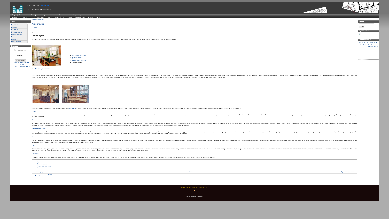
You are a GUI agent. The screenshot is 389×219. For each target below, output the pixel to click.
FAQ (63, 17)
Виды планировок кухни (79, 55)
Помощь (69, 17)
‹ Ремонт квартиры (38, 172)
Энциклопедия (77, 15)
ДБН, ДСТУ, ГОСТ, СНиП (202, 187)
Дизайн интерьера (40, 15)
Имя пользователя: (20, 50)
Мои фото (14, 27)
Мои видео (14, 29)
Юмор (98, 17)
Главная (34, 19)
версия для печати (40, 175)
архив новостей (192, 187)
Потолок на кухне (77, 57)
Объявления (52, 15)
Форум (68, 15)
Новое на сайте (16, 41)
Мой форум (14, 39)
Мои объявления (16, 34)
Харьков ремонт (192, 196)
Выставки (90, 17)
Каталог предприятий (25, 15)
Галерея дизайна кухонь (42, 69)
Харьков (38, 5)
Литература (40, 17)
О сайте (49, 17)
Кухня (35, 27)
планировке (72, 108)
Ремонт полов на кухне (79, 60)
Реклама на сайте (80, 17)
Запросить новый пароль (22, 66)
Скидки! (25, 17)
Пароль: (20, 55)
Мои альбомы (15, 25)
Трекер (33, 17)
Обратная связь (184, 187)
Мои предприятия (16, 32)
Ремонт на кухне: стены (79, 59)
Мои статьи (14, 37)
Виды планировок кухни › (348, 172)
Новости (87, 15)
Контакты (96, 15)
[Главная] (18, 13)
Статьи (61, 15)
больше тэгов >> (373, 46)
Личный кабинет (16, 17)
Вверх (191, 172)
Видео (14, 15)
